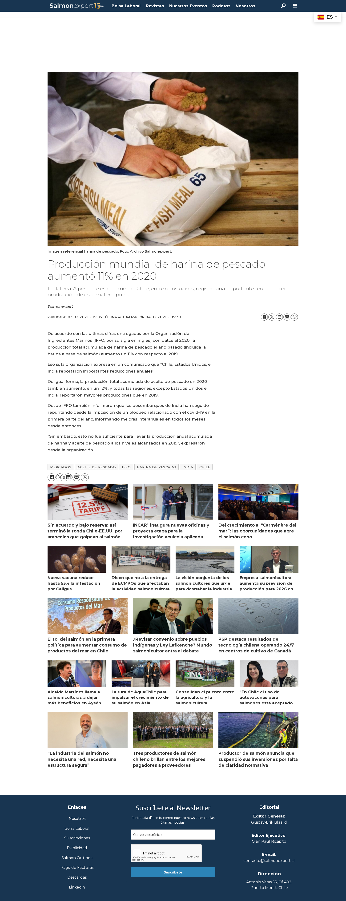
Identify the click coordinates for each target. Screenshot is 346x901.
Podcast (221, 6)
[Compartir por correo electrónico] (286, 317)
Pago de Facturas (76, 867)
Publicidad (77, 848)
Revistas (155, 6)
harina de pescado (156, 467)
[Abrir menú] (295, 5)
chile (204, 467)
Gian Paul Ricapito (269, 841)
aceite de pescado (96, 467)
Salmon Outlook (77, 858)
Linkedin (77, 887)
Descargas (77, 877)
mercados (60, 467)
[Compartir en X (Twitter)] (271, 317)
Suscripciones (77, 838)
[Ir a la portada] (77, 6)
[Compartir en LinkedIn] (279, 317)
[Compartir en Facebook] (264, 317)
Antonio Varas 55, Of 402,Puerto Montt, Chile (269, 885)
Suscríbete (173, 872)
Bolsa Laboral (126, 6)
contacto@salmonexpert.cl (269, 860)
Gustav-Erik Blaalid (269, 822)
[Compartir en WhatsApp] (294, 317)
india (187, 467)
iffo (126, 467)
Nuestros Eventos (188, 6)
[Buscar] (283, 6)
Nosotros (245, 6)
